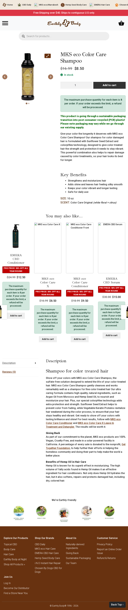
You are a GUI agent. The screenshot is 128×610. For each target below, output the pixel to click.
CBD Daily (26, 5)
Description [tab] (9, 362)
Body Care (9, 549)
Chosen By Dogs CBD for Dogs (48, 570)
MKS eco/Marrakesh (48, 5)
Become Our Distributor (16, 588)
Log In (7, 583)
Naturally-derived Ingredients (75, 546)
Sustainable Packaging (78, 558)
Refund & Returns (106, 558)
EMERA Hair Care (102, 5)
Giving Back (72, 553)
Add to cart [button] (16, 315)
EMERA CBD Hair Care (47, 553)
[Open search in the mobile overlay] (64, 36)
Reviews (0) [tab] (9, 371)
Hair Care (9, 554)
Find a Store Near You (16, 593)
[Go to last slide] (4, 76)
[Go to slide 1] (26, 103)
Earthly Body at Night (15, 559)
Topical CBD (10, 544)
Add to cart (109, 85)
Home (10, 5)
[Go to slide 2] (29, 103)
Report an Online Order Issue (109, 551)
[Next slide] (50, 76)
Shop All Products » (14, 564)
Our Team (71, 563)
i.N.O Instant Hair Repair (48, 563)
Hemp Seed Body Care (76, 5)
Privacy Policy (104, 544)
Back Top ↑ (117, 604)
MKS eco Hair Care (45, 549)
